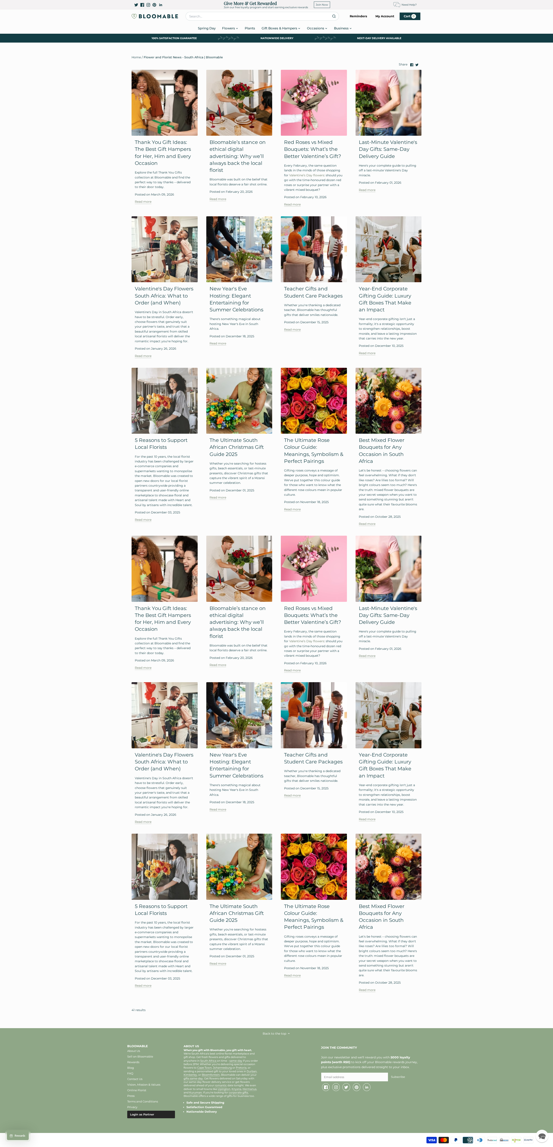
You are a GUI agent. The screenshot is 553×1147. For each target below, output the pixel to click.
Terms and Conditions (142, 1101)
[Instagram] (148, 5)
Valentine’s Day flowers (306, 175)
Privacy (132, 1107)
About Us (133, 1051)
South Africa (208, 1060)
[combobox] (262, 16)
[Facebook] (142, 5)
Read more (143, 202)
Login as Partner (142, 1114)
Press (131, 1096)
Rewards (133, 1062)
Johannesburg (222, 1067)
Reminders (358, 16)
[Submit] (334, 16)
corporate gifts (238, 1092)
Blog (130, 1067)
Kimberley (190, 1074)
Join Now (322, 4)
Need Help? (409, 4)
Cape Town (204, 1067)
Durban (252, 1071)
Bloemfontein (211, 1074)
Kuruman (195, 1092)
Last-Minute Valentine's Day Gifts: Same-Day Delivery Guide (388, 149)
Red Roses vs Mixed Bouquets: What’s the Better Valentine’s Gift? (312, 149)
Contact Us (134, 1079)
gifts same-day (193, 1078)
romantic (221, 1085)
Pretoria (241, 1067)
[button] (542, 1136)
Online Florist (136, 1090)
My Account (384, 16)
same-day (235, 1060)
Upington (224, 1089)
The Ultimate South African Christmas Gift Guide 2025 (237, 447)
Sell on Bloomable (140, 1056)
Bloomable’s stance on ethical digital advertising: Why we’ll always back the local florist (238, 156)
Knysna (236, 1089)
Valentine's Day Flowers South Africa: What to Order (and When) (164, 296)
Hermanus (249, 1089)
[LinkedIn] (160, 5)
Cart (409, 16)
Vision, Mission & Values (143, 1084)
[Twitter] (136, 5)
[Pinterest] (154, 5)
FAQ (130, 1073)
